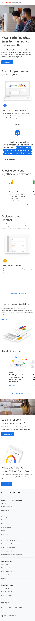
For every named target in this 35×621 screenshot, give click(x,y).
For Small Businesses (7, 506)
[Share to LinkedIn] (23, 493)
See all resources (17, 393)
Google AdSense (6, 567)
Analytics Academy (6, 527)
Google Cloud (5, 575)
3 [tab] (18, 124)
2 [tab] (17, 124)
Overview (4, 503)
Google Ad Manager (6, 571)
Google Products (6, 611)
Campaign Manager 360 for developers (12, 554)
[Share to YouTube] (19, 493)
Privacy (3, 607)
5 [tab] (20, 210)
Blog (2, 523)
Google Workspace (6, 595)
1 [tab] (15, 124)
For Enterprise (5, 510)
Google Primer (5, 534)
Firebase (3, 578)
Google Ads (4, 564)
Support (3, 520)
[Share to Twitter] (14, 493)
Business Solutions (6, 591)
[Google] (8, 2)
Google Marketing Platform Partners (11, 544)
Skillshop (3, 530)
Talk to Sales (7, 62)
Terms (10, 607)
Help (5, 615)
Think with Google (6, 588)
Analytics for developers (8, 547)
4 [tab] (20, 124)
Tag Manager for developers (9, 551)
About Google (18, 607)
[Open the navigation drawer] (2, 2)
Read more (4, 319)
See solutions (7, 434)
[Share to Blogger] (10, 493)
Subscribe (6, 484)
